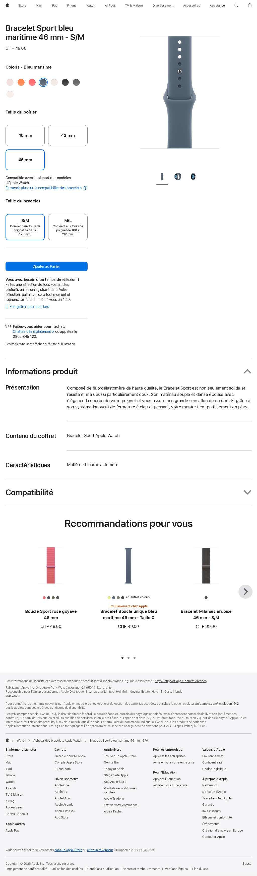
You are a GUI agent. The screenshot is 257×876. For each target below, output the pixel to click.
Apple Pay (13, 830)
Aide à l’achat (113, 811)
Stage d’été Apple (116, 775)
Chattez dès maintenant (33, 332)
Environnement (212, 756)
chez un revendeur (100, 850)
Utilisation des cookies (67, 869)
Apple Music (63, 798)
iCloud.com (63, 769)
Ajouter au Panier (46, 266)
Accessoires (14, 807)
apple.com (13, 695)
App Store (62, 817)
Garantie (208, 804)
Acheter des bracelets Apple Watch (57, 740)
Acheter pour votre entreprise (174, 762)
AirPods (11, 788)
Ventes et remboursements (141, 869)
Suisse (246, 863)
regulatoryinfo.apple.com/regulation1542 (210, 703)
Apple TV (61, 792)
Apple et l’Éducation (167, 779)
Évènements (210, 824)
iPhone (10, 775)
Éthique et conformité (217, 817)
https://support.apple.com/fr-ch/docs (181, 681)
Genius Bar (111, 762)
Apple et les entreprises (169, 756)
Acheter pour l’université (170, 785)
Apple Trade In (114, 798)
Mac (9, 762)
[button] (236, 5)
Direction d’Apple (214, 792)
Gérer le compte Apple (70, 756)
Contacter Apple (213, 837)
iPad (9, 769)
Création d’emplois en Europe (222, 830)
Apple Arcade (64, 804)
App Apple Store (115, 782)
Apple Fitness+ (65, 811)
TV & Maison (14, 794)
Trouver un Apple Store (120, 756)
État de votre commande (121, 805)
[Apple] (7, 740)
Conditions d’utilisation (103, 869)
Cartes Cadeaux (17, 814)
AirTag (10, 801)
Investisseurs (211, 811)
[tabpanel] (179, 95)
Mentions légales (176, 869)
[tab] (162, 177)
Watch (21, 740)
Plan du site (200, 869)
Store (9, 756)
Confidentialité (212, 762)
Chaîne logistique (214, 769)
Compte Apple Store (69, 762)
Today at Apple (114, 769)
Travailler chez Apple (216, 798)
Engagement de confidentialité (26, 869)
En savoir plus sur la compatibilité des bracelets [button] (44, 188)
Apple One (62, 785)
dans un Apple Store (68, 850)
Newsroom (209, 785)
